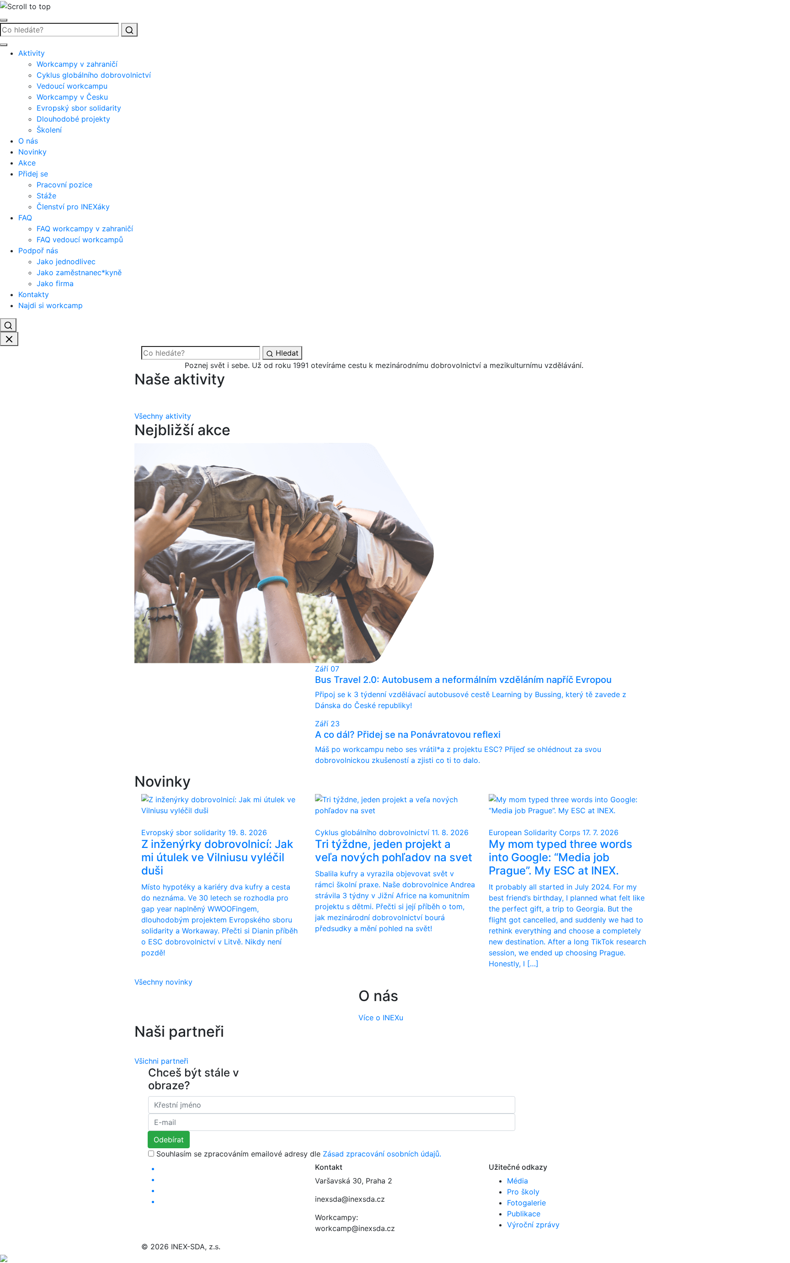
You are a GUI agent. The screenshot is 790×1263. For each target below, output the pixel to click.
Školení (49, 129)
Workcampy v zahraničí (77, 64)
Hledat (286, 352)
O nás (28, 140)
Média (517, 1180)
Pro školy (523, 1191)
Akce (27, 162)
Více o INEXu (380, 1017)
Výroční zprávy (533, 1224)
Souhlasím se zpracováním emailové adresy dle (298, 1153)
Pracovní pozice (64, 184)
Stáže (46, 195)
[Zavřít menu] (3, 44)
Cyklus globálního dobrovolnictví (94, 75)
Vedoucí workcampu (72, 86)
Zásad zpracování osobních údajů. (382, 1153)
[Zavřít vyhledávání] (9, 339)
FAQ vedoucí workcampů (80, 239)
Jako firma (55, 283)
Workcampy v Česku (72, 96)
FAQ (25, 217)
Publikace (523, 1213)
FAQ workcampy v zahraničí (85, 228)
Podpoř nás (38, 250)
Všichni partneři (161, 1061)
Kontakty (33, 294)
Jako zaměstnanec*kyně (79, 272)
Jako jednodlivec (66, 261)
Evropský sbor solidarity (79, 107)
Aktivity (31, 53)
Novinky (32, 151)
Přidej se (33, 173)
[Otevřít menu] (3, 20)
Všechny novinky (163, 981)
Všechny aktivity (162, 416)
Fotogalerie (526, 1202)
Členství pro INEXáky (73, 206)
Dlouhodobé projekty (73, 118)
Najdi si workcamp (50, 305)
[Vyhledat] (129, 30)
